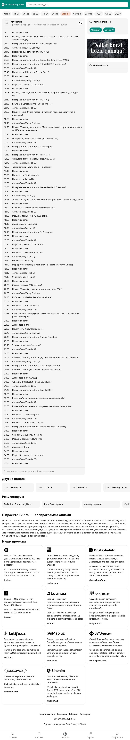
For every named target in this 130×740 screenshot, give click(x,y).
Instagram (85, 714)
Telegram (73, 714)
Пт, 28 (99, 13)
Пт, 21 (16, 13)
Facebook (62, 714)
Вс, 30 (118, 13)
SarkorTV (109, 30)
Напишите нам (47, 714)
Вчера (55, 13)
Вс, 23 (35, 13)
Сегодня (77, 13)
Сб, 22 (26, 13)
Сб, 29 (108, 13)
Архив (7, 13)
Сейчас (65, 13)
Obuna (82, 724)
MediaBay (95, 30)
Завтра (88, 13)
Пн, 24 (45, 13)
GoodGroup (71, 724)
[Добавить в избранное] (80, 22)
